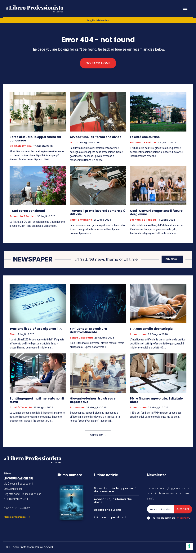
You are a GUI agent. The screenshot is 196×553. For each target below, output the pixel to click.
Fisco (13, 334)
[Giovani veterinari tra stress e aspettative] (98, 373)
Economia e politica (143, 142)
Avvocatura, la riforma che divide (95, 137)
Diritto (74, 142)
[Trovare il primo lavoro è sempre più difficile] (98, 185)
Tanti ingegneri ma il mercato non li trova (37, 400)
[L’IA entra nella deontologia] (158, 303)
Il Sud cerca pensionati (27, 211)
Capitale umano (21, 146)
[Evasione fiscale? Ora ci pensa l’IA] (38, 303)
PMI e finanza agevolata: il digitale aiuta (156, 400)
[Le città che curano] (158, 112)
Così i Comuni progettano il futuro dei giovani (156, 212)
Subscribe (182, 509)
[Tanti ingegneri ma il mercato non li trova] (38, 373)
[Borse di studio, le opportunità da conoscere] (38, 112)
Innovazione (138, 334)
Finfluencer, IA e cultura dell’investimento (88, 330)
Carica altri (96, 434)
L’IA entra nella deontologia (151, 329)
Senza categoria (81, 337)
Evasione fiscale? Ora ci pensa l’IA (36, 329)
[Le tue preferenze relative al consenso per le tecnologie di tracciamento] (189, 546)
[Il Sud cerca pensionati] (38, 185)
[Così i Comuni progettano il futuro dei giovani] (158, 185)
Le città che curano (145, 137)
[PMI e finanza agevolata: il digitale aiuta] (158, 373)
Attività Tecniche (21, 407)
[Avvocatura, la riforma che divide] (98, 112)
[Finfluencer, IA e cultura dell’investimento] (98, 303)
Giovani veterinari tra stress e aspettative (92, 400)
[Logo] (35, 8)
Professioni (77, 407)
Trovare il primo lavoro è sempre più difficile (97, 212)
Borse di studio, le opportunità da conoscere (35, 138)
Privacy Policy (182, 517)
